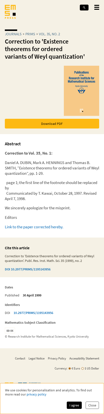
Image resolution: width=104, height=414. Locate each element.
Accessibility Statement (84, 358)
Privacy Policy (57, 358)
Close (92, 405)
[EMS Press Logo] (10, 12)
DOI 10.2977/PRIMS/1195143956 (28, 269)
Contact (20, 358)
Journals (13, 34)
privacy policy (36, 394)
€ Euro (76, 368)
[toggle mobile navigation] (96, 7)
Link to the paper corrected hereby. (34, 227)
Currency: (61, 368)
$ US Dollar (92, 368)
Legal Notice (37, 358)
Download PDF (52, 123)
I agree (74, 405)
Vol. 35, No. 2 (49, 34)
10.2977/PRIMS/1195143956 (33, 313)
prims (30, 34)
